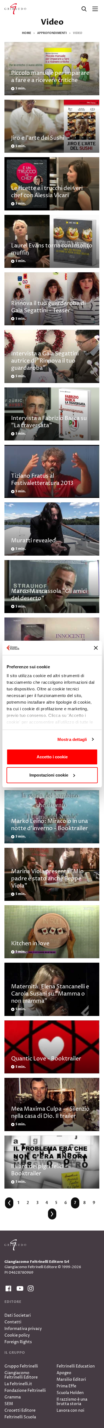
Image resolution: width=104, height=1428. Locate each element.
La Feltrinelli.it (18, 1384)
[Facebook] (7, 1288)
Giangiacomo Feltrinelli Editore (21, 1375)
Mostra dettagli (72, 739)
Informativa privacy (23, 1328)
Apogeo (64, 1373)
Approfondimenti (52, 33)
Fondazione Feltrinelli (25, 1390)
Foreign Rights (18, 1342)
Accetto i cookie (52, 756)
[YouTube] (19, 1288)
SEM (8, 1403)
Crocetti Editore (19, 1410)
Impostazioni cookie (48, 775)
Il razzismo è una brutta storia (72, 1401)
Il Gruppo (14, 1352)
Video (52, 22)
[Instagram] (30, 1288)
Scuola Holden (70, 1392)
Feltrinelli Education (76, 1366)
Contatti (12, 1322)
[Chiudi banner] (96, 648)
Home (26, 33)
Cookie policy (17, 1335)
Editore (12, 1302)
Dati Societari (17, 1315)
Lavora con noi (70, 1410)
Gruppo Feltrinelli (21, 1366)
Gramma (12, 1397)
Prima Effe (66, 1386)
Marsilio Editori (71, 1379)
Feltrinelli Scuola (20, 1417)
